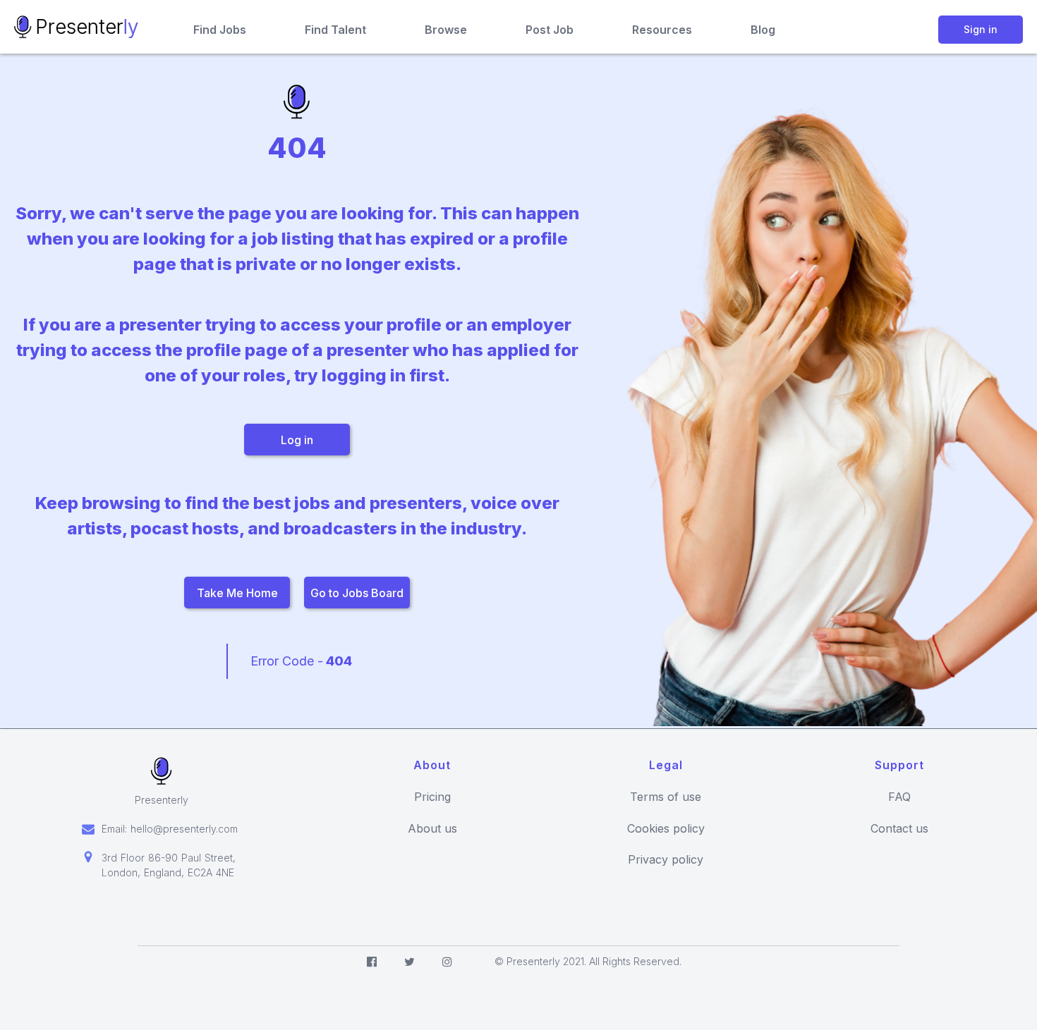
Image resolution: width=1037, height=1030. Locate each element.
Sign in (980, 29)
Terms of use (665, 797)
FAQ (899, 797)
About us (432, 828)
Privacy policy (665, 859)
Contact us (899, 828)
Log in (297, 440)
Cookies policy (666, 828)
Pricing (432, 797)
